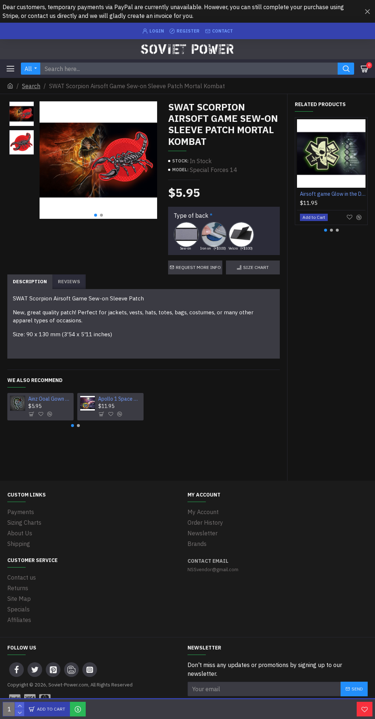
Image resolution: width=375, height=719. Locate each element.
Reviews (69, 281)
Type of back (191, 215)
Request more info (198, 267)
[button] (95, 215)
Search (31, 86)
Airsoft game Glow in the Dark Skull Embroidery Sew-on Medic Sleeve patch (332, 194)
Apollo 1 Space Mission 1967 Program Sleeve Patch (119, 399)
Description (30, 281)
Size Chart (256, 267)
